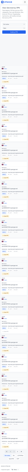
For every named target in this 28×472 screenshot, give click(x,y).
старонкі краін (5, 469)
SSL (14, 455)
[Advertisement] (14, 50)
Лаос (5, 69)
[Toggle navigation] (25, 2)
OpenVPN (11, 458)
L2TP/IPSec (20, 455)
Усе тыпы (7, 455)
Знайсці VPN (14, 32)
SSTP (18, 458)
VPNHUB (7, 466)
